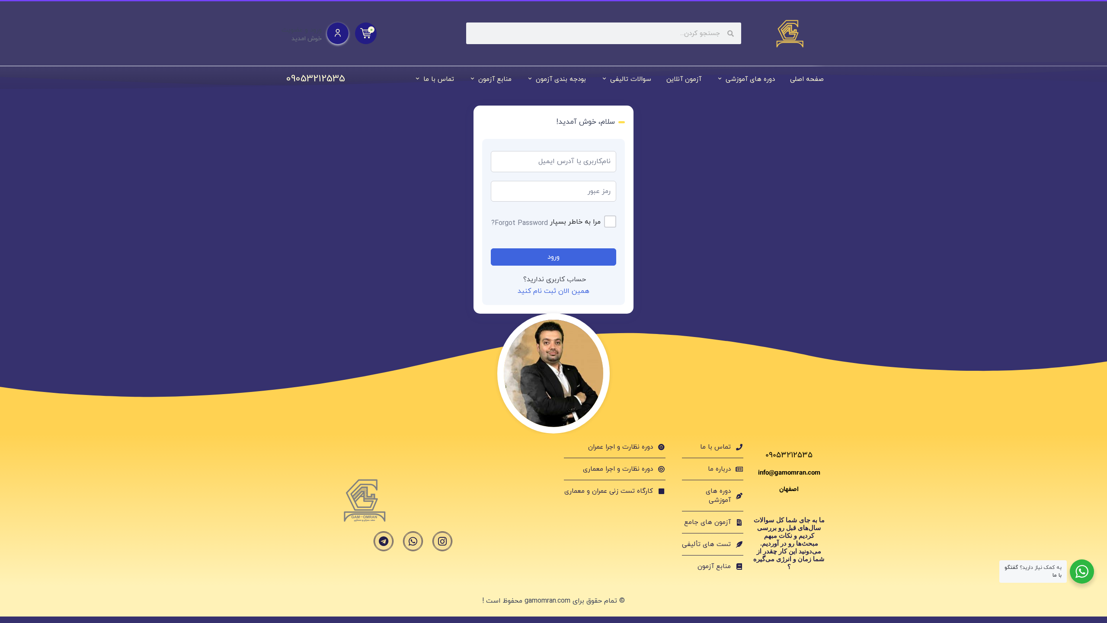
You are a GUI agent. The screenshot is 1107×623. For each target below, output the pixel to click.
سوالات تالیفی (630, 79)
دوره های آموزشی (750, 79)
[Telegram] (384, 541)
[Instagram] (442, 541)
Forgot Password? (519, 223)
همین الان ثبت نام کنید (553, 291)
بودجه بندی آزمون (561, 79)
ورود (553, 257)
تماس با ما (438, 79)
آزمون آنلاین (683, 79)
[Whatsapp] (413, 541)
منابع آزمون (495, 79)
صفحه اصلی (807, 79)
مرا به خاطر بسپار (575, 222)
